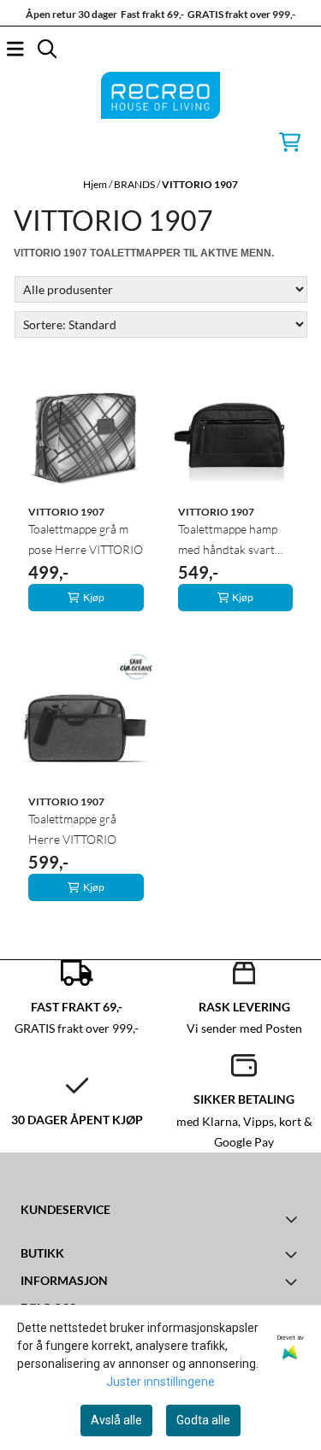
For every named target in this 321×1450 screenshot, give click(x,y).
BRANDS (135, 184)
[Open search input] (47, 48)
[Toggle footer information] (293, 1218)
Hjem (96, 184)
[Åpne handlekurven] (289, 142)
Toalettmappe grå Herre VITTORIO (72, 828)
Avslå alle (116, 1420)
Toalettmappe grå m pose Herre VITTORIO (85, 539)
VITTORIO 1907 (200, 184)
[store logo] (161, 95)
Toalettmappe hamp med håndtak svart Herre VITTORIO (227, 541)
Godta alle (203, 1420)
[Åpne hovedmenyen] (15, 48)
